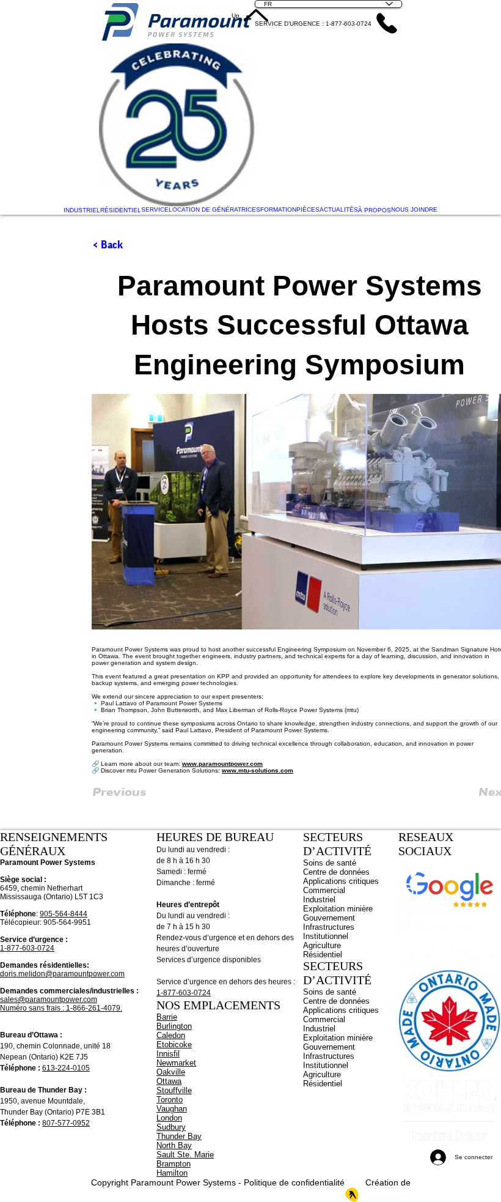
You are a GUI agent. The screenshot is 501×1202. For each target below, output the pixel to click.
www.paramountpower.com (222, 763)
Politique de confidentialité (294, 1182)
